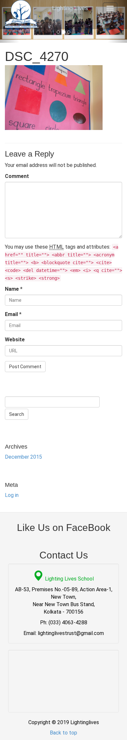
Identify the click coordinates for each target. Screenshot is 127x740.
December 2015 (23, 457)
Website (15, 339)
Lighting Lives (70, 8)
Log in (12, 495)
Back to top (63, 733)
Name (12, 289)
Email (11, 314)
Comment (17, 176)
